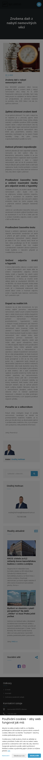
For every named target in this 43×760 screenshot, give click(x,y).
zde (9, 751)
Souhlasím (34, 755)
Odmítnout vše (19, 756)
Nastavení (5, 756)
